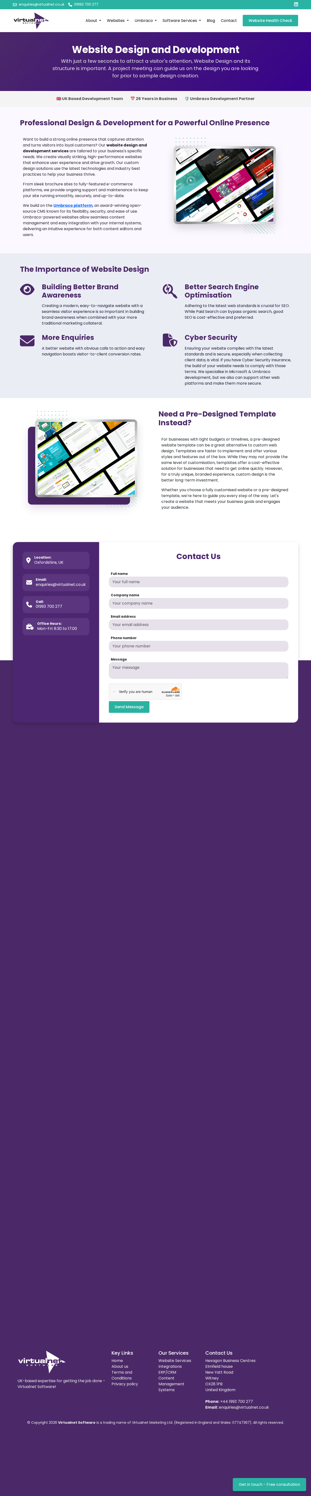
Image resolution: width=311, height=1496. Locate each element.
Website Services (174, 1360)
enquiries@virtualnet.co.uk (244, 1407)
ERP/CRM (167, 1372)
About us (120, 1366)
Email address (123, 616)
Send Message (129, 707)
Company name (125, 595)
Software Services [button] (180, 20)
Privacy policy (125, 1384)
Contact (229, 20)
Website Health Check (270, 20)
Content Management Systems (171, 1384)
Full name (119, 573)
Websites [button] (116, 20)
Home (117, 1360)
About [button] (92, 20)
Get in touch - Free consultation (269, 1484)
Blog (211, 20)
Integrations (170, 1366)
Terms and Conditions (122, 1375)
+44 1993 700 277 (236, 1401)
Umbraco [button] (144, 20)
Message (119, 659)
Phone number (124, 638)
